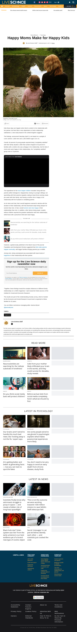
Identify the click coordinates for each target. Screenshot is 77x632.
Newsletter (46, 123)
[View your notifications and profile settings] (69, 2)
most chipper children (24, 190)
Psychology (43, 35)
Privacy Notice (8, 278)
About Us (43, 605)
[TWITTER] (12, 324)
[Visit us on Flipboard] (45, 2)
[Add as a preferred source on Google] (38, 597)
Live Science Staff (32, 43)
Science (30, 6)
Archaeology (15, 6)
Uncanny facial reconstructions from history (45, 577)
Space (45, 6)
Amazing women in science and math (45, 567)
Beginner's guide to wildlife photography (58, 564)
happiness (7, 255)
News (53, 43)
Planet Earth (37, 6)
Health (23, 6)
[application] (26, 171)
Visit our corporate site (41, 592)
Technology (53, 6)
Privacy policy (16, 611)
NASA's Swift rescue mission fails (40, 10)
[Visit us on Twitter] (37, 2)
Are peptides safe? (58, 10)
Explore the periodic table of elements (45, 572)
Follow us (38, 123)
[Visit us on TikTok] (47, 2)
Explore (60, 6)
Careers (14, 616)
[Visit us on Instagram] (39, 2)
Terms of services (23, 277)
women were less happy (31, 208)
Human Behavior (34, 35)
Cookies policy (30, 611)
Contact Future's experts (28, 607)
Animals (7, 6)
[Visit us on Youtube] (42, 2)
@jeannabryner (8, 307)
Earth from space (32, 562)
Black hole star (71, 10)
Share (7, 123)
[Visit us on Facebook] (34, 2)
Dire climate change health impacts (18, 10)
